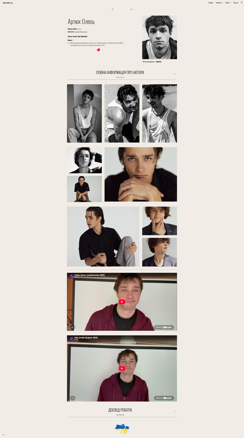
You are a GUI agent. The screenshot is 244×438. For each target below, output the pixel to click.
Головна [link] (210, 3)
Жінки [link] (227, 3)
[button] (241, 2)
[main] (98, 21)
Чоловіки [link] (218, 3)
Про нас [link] (236, 3)
